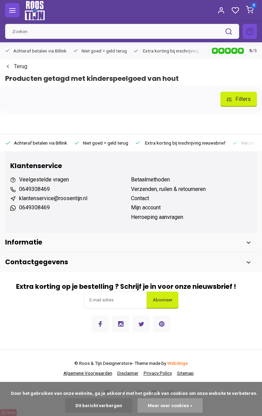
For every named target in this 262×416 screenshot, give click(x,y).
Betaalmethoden (150, 179)
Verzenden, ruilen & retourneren (168, 189)
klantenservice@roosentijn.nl (53, 198)
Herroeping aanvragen (157, 217)
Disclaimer (128, 373)
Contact (140, 198)
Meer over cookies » (170, 405)
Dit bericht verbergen (98, 405)
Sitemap (185, 373)
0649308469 (34, 189)
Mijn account (146, 207)
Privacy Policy (158, 373)
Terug (20, 66)
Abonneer (162, 299)
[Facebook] (100, 323)
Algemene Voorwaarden (87, 373)
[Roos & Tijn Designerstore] (35, 10)
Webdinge (177, 363)
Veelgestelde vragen (44, 179)
